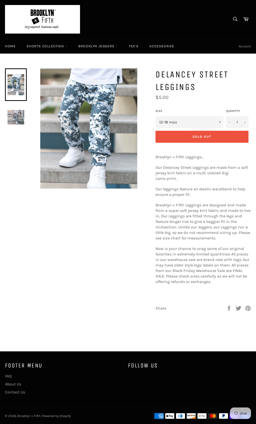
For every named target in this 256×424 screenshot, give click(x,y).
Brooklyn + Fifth (29, 416)
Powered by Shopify (56, 416)
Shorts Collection (45, 46)
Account (245, 46)
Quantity (233, 111)
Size (159, 111)
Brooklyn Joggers (97, 46)
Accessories (161, 46)
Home (10, 46)
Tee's (133, 46)
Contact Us (15, 392)
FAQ (8, 376)
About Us (13, 384)
